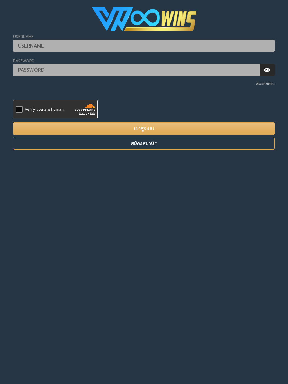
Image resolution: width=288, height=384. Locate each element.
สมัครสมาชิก (144, 143)
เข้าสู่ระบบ (144, 128)
